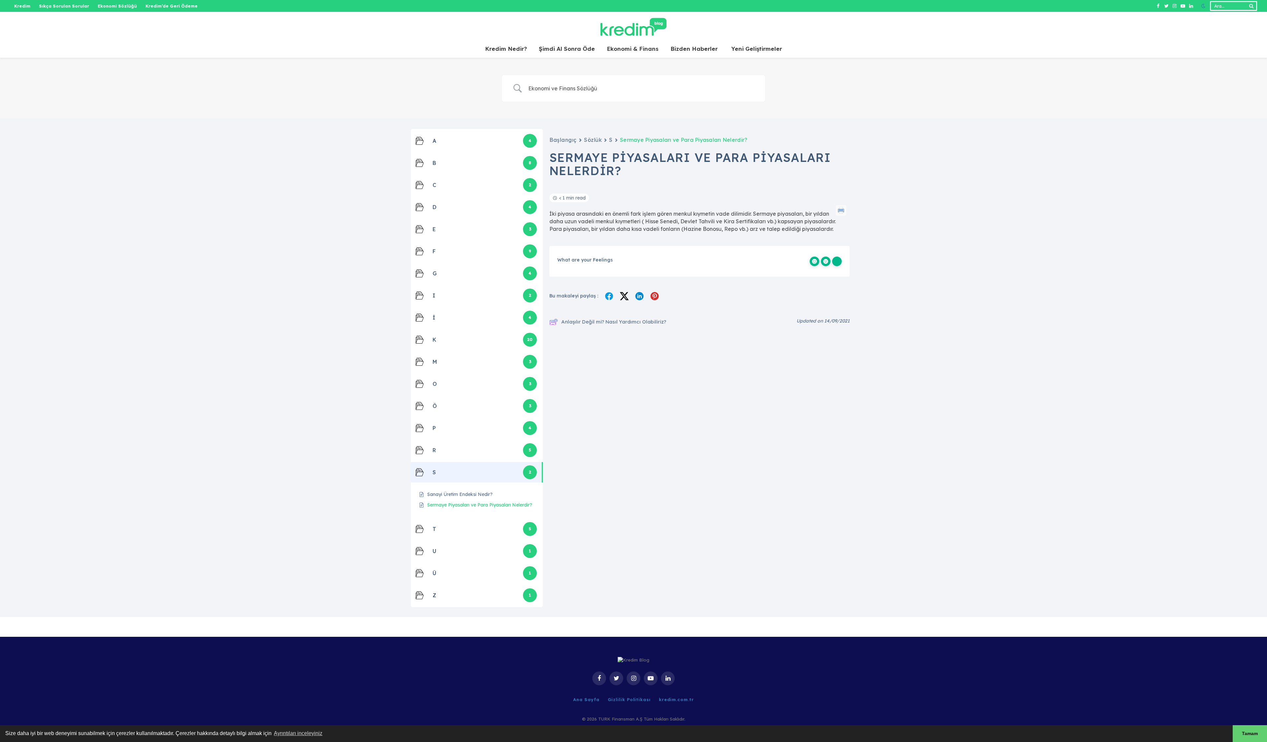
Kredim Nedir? (506, 48)
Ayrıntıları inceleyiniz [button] (298, 733)
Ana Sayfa (586, 699)
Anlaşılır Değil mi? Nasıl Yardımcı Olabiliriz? (613, 322)
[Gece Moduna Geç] (1203, 6)
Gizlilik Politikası (629, 699)
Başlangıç (563, 140)
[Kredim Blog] (633, 26)
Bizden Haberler (694, 48)
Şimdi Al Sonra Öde (567, 48)
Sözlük (593, 140)
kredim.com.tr (676, 699)
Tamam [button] (1250, 733)
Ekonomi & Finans (633, 48)
